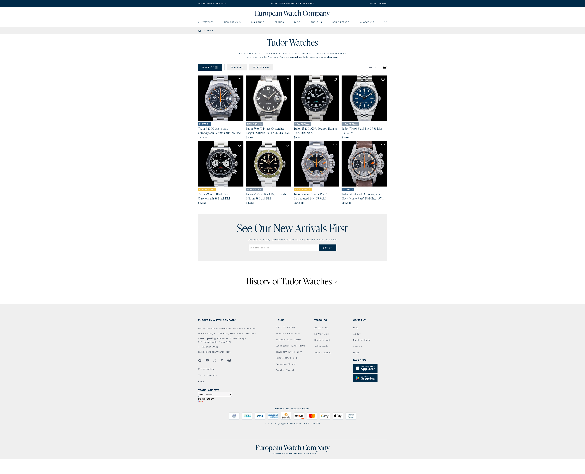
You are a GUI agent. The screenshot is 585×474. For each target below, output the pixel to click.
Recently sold (322, 340)
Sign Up (327, 248)
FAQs (201, 381)
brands (279, 22)
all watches (205, 22)
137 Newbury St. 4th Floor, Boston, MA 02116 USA (227, 333)
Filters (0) (208, 67)
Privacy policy (206, 369)
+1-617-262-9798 (208, 347)
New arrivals (321, 334)
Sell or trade (321, 346)
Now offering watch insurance (292, 3)
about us (316, 22)
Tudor (210, 30)
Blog (355, 327)
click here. (333, 57)
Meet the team (361, 340)
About (356, 334)
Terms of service (207, 375)
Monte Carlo (261, 67)
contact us (295, 57)
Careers (357, 346)
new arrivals (232, 22)
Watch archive (322, 352)
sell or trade (340, 22)
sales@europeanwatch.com (212, 3)
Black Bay (237, 67)
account (368, 22)
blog (297, 22)
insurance (257, 22)
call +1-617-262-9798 (378, 3)
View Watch (221, 98)
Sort (371, 67)
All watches (321, 327)
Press (356, 352)
